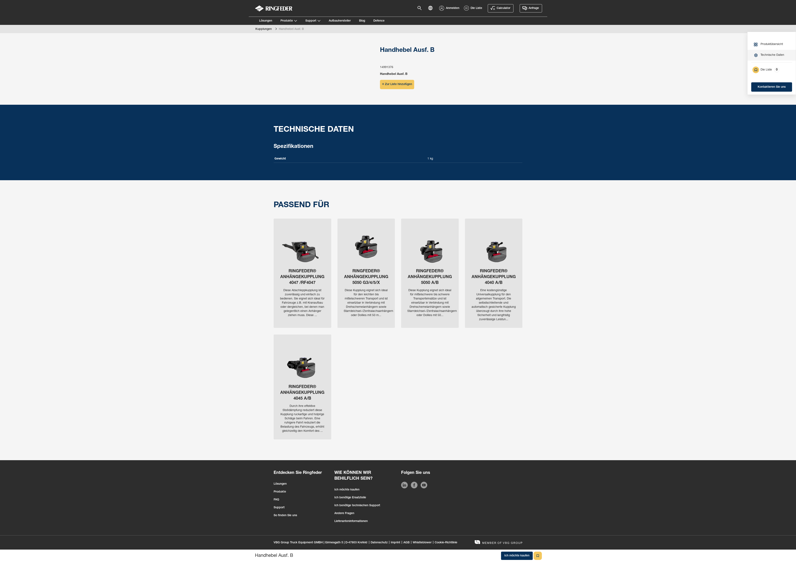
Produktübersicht (772, 44)
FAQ (276, 499)
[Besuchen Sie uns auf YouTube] (424, 486)
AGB (406, 542)
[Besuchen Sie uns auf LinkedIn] (404, 486)
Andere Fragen (344, 513)
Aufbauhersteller (340, 20)
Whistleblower (422, 542)
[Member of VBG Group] (498, 542)
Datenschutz (379, 542)
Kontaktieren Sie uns (772, 87)
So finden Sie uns (285, 515)
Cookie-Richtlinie (446, 542)
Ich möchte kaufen (346, 489)
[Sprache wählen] (431, 8)
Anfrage (534, 8)
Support (310, 20)
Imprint (395, 542)
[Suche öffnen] (421, 8)
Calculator (503, 8)
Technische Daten (772, 55)
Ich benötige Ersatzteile (350, 497)
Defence (379, 20)
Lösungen (265, 20)
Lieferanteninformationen (351, 521)
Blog (362, 20)
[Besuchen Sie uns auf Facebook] (414, 486)
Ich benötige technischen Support (357, 505)
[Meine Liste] (538, 556)
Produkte (286, 20)
